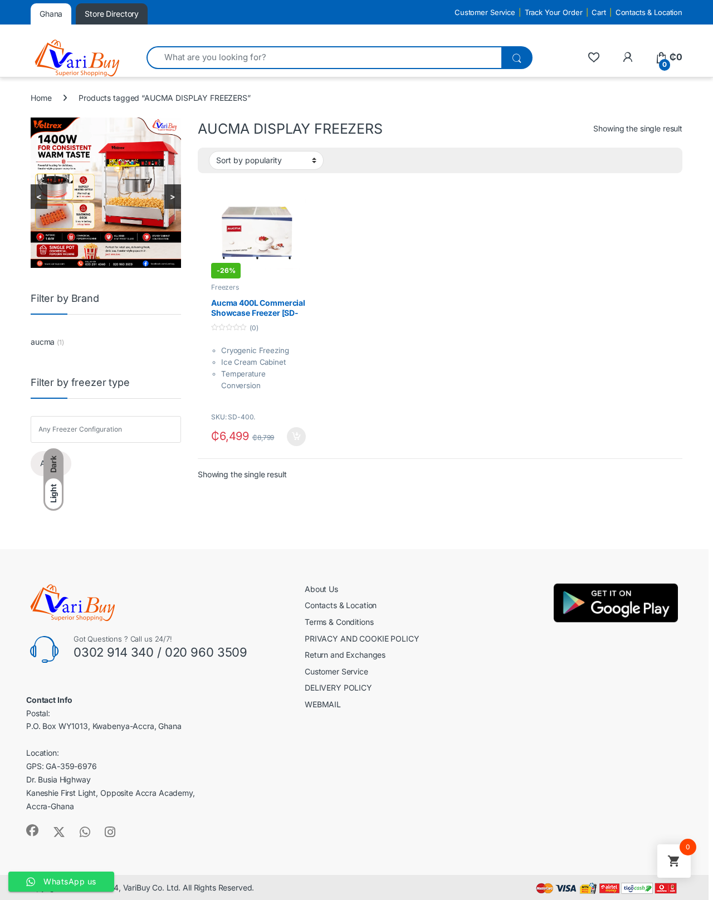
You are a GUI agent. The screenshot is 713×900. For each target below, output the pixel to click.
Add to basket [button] (293, 436)
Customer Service (485, 12)
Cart (598, 12)
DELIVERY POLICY (338, 687)
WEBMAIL (323, 704)
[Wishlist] (593, 57)
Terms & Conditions (339, 622)
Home (41, 97)
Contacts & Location (649, 12)
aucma (43, 341)
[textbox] (108, 430)
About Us (321, 589)
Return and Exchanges (345, 654)
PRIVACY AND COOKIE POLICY (362, 638)
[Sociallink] (32, 830)
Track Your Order (554, 12)
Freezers (225, 287)
